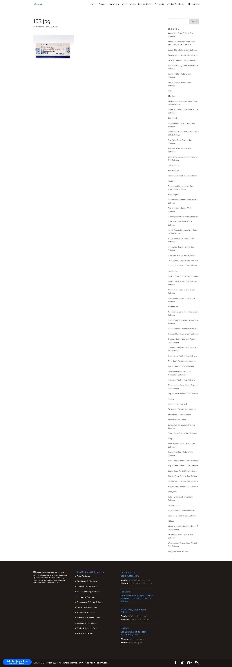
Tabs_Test (172, 492)
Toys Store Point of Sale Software (181, 510)
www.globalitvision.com (140, 583)
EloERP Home (174, 165)
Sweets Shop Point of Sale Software (183, 481)
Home (93, 4)
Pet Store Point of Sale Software (181, 366)
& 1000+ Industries (85, 633)
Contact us (159, 4)
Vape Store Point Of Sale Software (182, 516)
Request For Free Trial (177, 404)
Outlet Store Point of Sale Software (182, 356)
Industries (113, 4)
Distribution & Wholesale (87, 581)
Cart (169, 91)
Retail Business (83, 576)
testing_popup (174, 505)
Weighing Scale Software (178, 551)
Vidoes (133, 4)
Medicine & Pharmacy (86, 597)
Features (102, 4)
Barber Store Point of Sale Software (182, 50)
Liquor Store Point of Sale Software (182, 266)
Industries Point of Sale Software (181, 255)
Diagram (141, 4)
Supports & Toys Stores (86, 623)
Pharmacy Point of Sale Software (181, 380)
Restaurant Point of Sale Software (182, 409)
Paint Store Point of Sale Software (182, 361)
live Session (173, 271)
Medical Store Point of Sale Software (183, 276)
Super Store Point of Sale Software (182, 471)
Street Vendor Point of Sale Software (183, 460)
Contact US (172, 118)
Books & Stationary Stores (88, 628)
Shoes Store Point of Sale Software (182, 433)
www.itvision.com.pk (139, 619)
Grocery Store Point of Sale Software (183, 217)
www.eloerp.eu (136, 639)
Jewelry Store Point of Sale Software (183, 261)
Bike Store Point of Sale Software (181, 60)
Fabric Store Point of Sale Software (182, 176)
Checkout (172, 96)
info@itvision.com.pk (138, 616)
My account (173, 307)
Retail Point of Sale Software (179, 414)
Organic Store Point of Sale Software (183, 334)
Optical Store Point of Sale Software (182, 329)
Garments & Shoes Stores (87, 607)
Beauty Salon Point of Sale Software (183, 55)
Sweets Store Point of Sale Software (183, 486)
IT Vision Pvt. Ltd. (99, 662)
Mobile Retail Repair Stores (88, 592)
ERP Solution (173, 170)
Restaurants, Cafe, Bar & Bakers (90, 602)
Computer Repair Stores (87, 586)
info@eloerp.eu (135, 642)
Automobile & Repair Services (89, 618)
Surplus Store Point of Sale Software (183, 476)
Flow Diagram (173, 195)
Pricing (149, 4)
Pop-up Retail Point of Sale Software (183, 394)
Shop (170, 438)
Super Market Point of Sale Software (183, 466)
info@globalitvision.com (139, 580)
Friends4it (40, 27)
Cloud (124, 4)
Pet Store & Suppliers (86, 612)
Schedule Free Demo (175, 4)
